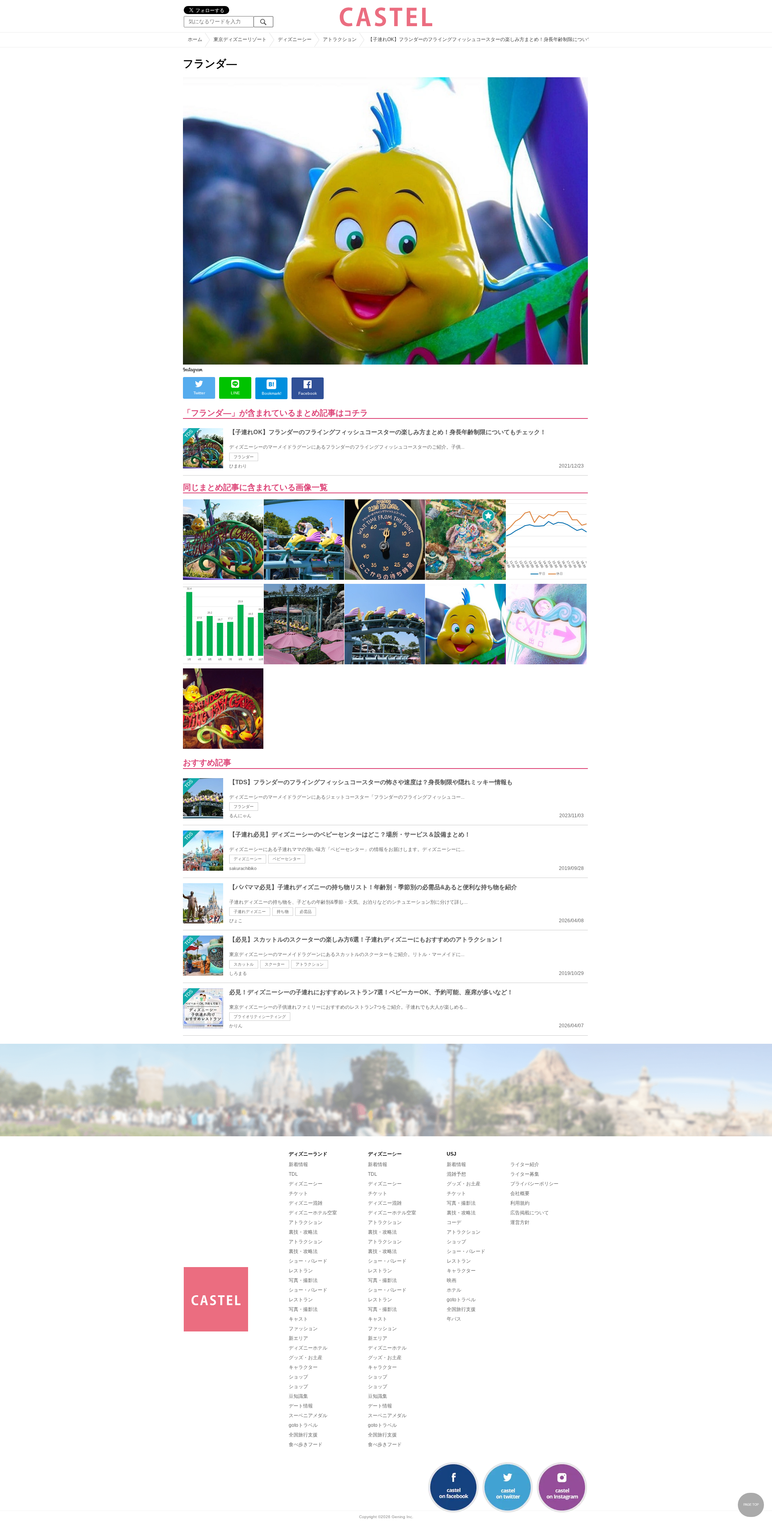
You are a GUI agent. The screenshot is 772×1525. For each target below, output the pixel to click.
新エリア (298, 1338)
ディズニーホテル (308, 1348)
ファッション (303, 1328)
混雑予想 (456, 1174)
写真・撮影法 (303, 1280)
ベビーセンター (287, 859)
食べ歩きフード (305, 1444)
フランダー (244, 457)
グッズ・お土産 (305, 1357)
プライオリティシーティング (260, 1016)
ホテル (454, 1290)
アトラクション (310, 964)
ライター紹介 (524, 1164)
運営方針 (520, 1222)
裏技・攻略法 (303, 1232)
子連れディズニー (250, 911)
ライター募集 (524, 1174)
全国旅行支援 (303, 1435)
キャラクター (303, 1367)
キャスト (298, 1319)
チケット (298, 1193)
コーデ (454, 1222)
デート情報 (301, 1406)
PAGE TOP (751, 1504)
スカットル (244, 964)
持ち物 (283, 911)
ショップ (298, 1377)
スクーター (275, 964)
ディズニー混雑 (305, 1203)
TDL (293, 1174)
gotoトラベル (303, 1425)
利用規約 (520, 1203)
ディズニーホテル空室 (313, 1213)
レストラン (301, 1271)
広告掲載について (529, 1213)
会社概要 (520, 1193)
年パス (454, 1319)
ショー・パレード (308, 1261)
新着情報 (298, 1164)
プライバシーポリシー (534, 1184)
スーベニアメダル (308, 1415)
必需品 (306, 911)
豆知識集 (298, 1396)
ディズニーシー (248, 859)
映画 (451, 1280)
